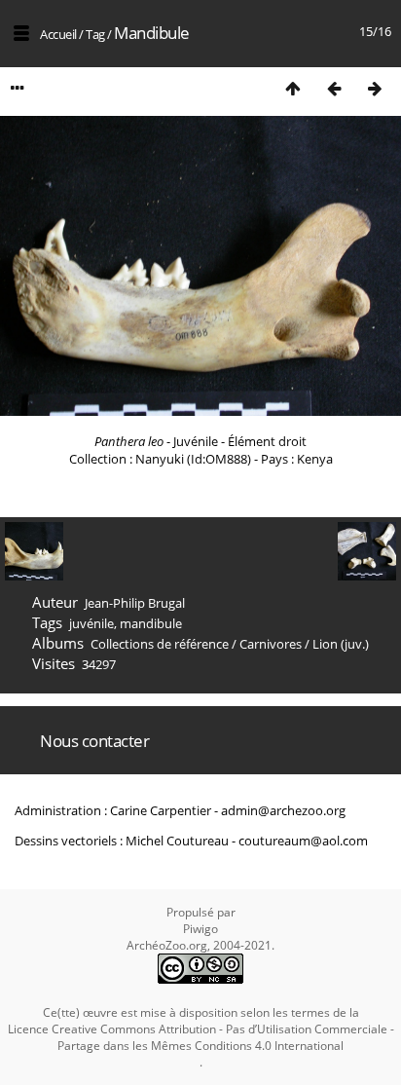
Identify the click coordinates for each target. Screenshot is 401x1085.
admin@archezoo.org (283, 810)
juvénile (91, 623)
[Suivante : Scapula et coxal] (374, 88)
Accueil (58, 34)
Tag (95, 34)
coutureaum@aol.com (303, 840)
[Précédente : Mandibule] (333, 88)
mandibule (151, 623)
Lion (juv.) (340, 644)
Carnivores (270, 644)
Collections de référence (160, 644)
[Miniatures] (293, 88)
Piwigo (200, 928)
